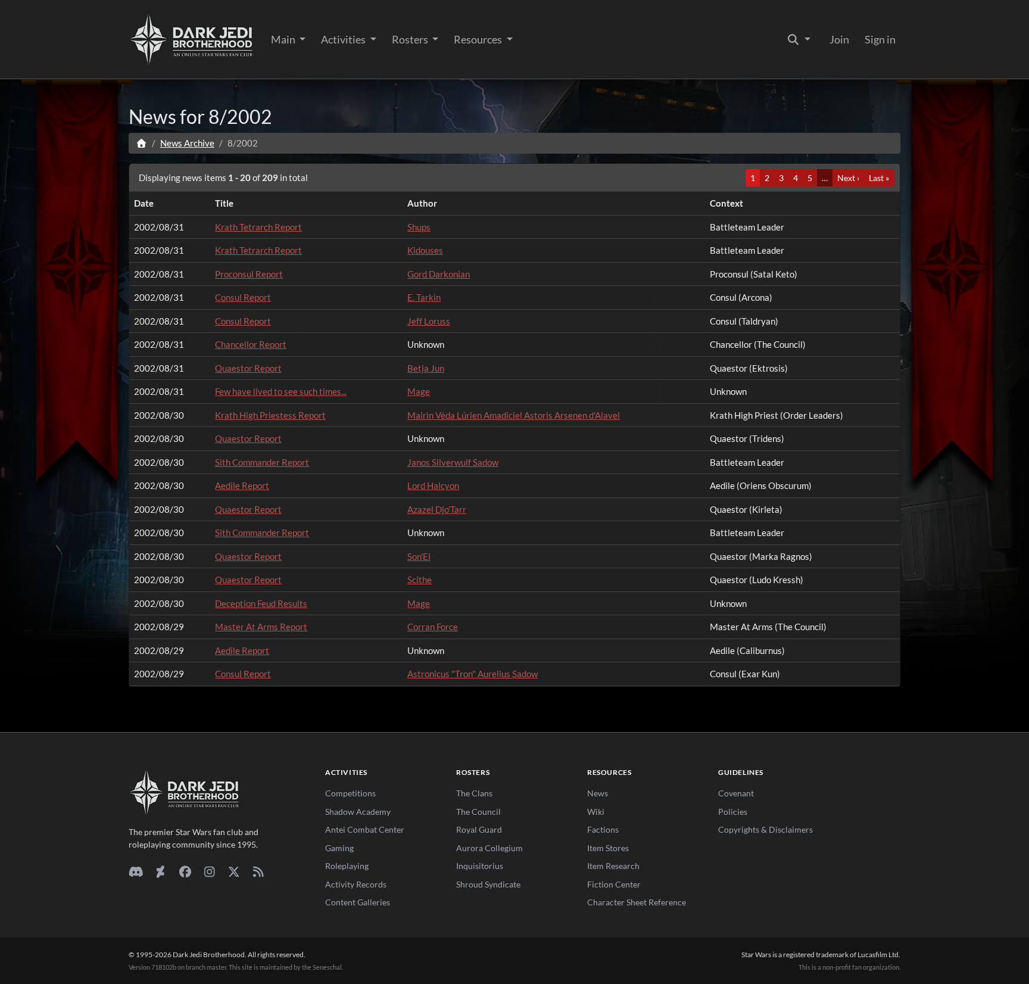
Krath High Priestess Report (270, 415)
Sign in (880, 39)
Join (839, 39)
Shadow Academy (358, 811)
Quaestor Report (248, 368)
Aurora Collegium (489, 848)
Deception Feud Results (261, 603)
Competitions (350, 793)
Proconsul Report (249, 274)
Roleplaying (347, 866)
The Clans (474, 793)
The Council (478, 811)
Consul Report (243, 297)
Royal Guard (479, 829)
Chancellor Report (250, 344)
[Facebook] (184, 871)
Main (284, 39)
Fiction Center (614, 884)
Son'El (419, 556)
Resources (479, 39)
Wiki (595, 811)
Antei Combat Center (364, 829)
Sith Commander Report (262, 462)
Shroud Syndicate (488, 884)
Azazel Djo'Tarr (436, 509)
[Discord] (136, 871)
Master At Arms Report (261, 626)
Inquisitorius (479, 866)
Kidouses (425, 250)
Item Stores (608, 848)
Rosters (411, 39)
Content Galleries (357, 902)
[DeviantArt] (160, 871)
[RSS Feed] (258, 871)
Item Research (613, 866)
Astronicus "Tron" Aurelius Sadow (472, 673)
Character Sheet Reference (636, 902)
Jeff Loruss (428, 321)
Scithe (419, 579)
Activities (344, 39)
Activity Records (355, 884)
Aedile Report (242, 485)
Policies (732, 811)
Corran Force (432, 626)
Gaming (339, 848)
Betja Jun (425, 368)
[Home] (141, 143)
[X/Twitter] (233, 871)
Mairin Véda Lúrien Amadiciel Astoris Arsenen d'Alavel (513, 415)
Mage (418, 391)
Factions (603, 829)
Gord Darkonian (438, 274)
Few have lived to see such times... (281, 391)
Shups (419, 227)
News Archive (187, 143)
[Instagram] (209, 871)
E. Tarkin (424, 297)
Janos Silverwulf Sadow (452, 462)
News (597, 793)
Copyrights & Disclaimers (765, 829)
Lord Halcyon (433, 485)
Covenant (736, 793)
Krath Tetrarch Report (258, 227)
